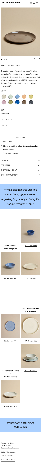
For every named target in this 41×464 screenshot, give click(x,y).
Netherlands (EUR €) (7, 460)
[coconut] (4, 96)
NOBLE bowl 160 (30, 371)
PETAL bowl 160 (10, 278)
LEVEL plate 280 (30, 341)
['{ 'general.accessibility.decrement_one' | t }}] (1, 129)
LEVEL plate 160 (10, 341)
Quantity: (4, 125)
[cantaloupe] (25, 96)
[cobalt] (18, 102)
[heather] (4, 102)
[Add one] (8, 129)
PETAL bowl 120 (31, 246)
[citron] (32, 96)
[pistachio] (11, 96)
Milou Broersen (10, 452)
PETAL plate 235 (30, 278)
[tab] (1, 59)
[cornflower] (18, 96)
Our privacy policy (6, 445)
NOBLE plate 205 (10, 406)
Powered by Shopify (7, 455)
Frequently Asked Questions (10, 448)
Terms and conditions (7, 443)
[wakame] (11, 102)
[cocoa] (25, 102)
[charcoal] (32, 102)
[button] (34, 3)
